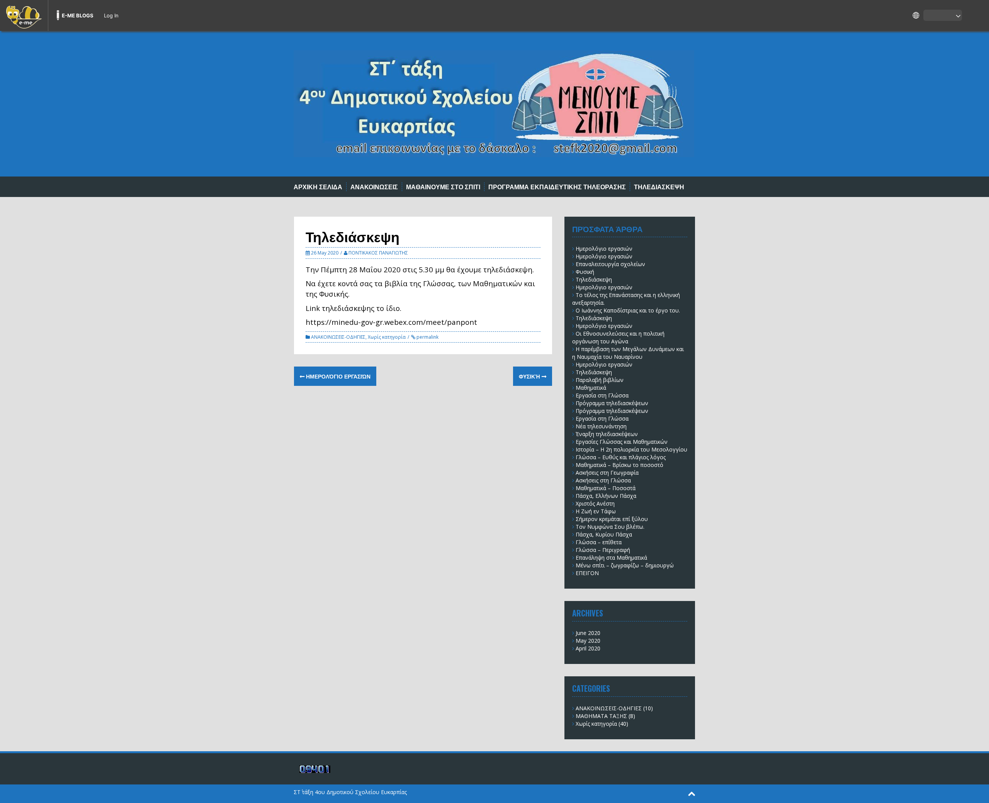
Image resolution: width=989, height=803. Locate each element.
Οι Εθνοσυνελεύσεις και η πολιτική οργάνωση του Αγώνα (618, 337)
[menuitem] (24, 15)
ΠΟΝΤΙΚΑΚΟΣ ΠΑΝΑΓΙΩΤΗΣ (378, 253)
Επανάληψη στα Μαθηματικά (611, 557)
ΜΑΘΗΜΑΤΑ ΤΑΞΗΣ (601, 716)
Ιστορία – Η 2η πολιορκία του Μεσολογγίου (631, 449)
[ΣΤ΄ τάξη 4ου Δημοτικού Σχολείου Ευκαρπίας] (494, 103)
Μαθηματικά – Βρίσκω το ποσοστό (619, 465)
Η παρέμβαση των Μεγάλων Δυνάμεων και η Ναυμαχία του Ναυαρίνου (628, 352)
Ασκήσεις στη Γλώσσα (603, 480)
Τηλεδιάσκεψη (594, 279)
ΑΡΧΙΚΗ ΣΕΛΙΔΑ (318, 186)
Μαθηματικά (591, 387)
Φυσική (530, 376)
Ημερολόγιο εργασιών (337, 376)
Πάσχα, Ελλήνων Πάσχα (606, 495)
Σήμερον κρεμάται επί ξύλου (612, 519)
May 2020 (588, 640)
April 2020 (588, 648)
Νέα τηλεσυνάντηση (601, 426)
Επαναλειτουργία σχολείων (610, 264)
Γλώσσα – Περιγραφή (603, 549)
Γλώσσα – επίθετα (599, 542)
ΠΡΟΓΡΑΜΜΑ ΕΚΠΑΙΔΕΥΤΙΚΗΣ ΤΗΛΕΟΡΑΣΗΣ (557, 186)
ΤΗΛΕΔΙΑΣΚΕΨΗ (659, 186)
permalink (426, 337)
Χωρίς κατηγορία (387, 337)
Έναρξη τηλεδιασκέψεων (607, 434)
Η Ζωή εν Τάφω (596, 511)
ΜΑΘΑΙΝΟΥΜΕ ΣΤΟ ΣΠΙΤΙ (443, 186)
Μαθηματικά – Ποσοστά (606, 488)
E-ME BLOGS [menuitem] (77, 15)
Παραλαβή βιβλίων (600, 380)
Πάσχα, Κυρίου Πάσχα (604, 534)
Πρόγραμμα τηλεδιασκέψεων (612, 403)
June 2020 (588, 633)
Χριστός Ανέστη (595, 503)
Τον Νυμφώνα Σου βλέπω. (610, 526)
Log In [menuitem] (111, 15)
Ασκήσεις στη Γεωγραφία (607, 472)
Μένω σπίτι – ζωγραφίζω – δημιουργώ (625, 565)
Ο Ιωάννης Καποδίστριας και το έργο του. (628, 310)
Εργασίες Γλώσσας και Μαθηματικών (622, 441)
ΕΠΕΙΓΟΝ (587, 573)
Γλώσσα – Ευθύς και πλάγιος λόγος (621, 457)
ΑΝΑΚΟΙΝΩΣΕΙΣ (374, 186)
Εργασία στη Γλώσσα (602, 395)
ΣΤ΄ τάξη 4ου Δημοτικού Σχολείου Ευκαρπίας (350, 792)
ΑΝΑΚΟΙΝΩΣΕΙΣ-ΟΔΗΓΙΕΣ (338, 337)
